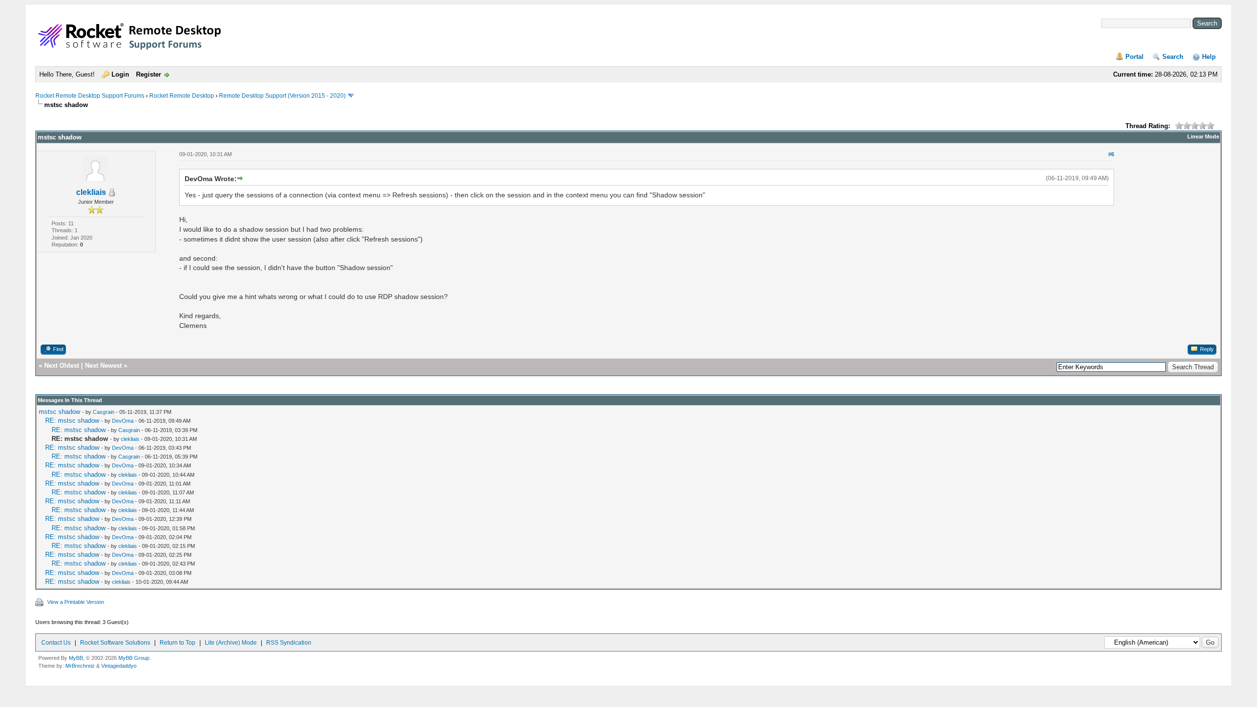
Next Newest (103, 365)
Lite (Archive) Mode (231, 642)
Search (1172, 56)
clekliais (91, 192)
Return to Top (177, 642)
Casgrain (103, 412)
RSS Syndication (288, 642)
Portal (1134, 56)
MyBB (76, 658)
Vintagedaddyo (119, 666)
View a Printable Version (75, 602)
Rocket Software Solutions (115, 642)
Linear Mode (1203, 136)
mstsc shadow (59, 411)
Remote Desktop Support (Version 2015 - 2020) (282, 95)
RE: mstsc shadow (72, 420)
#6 (1111, 154)
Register (148, 74)
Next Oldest (61, 365)
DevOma (123, 421)
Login (120, 74)
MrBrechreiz (80, 666)
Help (1209, 56)
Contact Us (56, 642)
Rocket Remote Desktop (181, 95)
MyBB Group (133, 658)
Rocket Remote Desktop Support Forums (89, 95)
